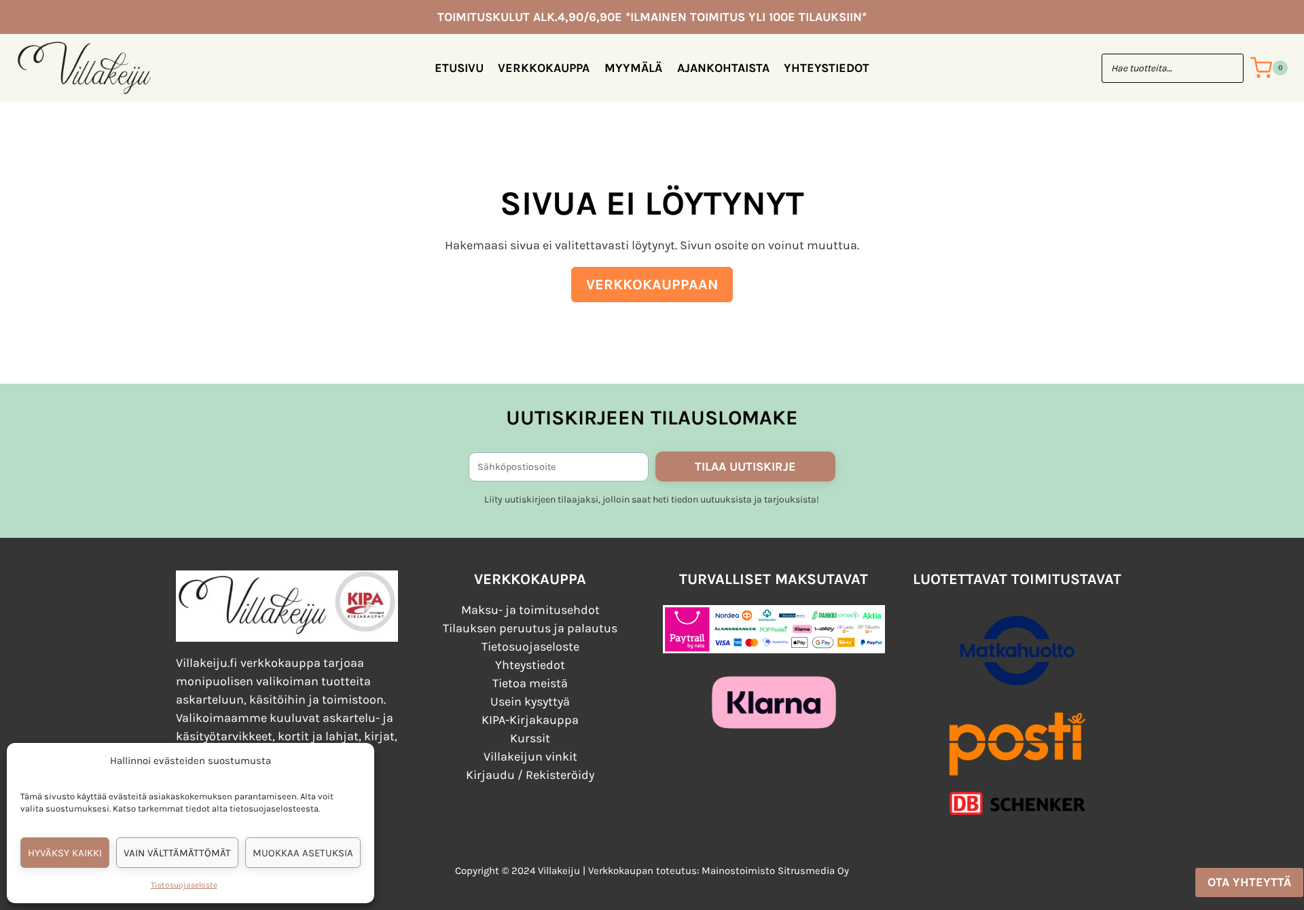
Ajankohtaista (723, 67)
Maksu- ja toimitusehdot (530, 609)
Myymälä (633, 67)
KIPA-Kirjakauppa (530, 719)
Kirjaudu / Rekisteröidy (530, 774)
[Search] (1227, 68)
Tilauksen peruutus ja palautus (530, 628)
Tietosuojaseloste (184, 885)
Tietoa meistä (530, 683)
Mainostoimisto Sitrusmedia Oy (775, 870)
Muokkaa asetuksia (303, 853)
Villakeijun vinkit (530, 756)
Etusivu (459, 67)
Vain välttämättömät (177, 853)
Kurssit (530, 738)
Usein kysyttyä (530, 701)
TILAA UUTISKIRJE (745, 466)
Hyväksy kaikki (65, 853)
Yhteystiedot (826, 67)
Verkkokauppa (544, 67)
